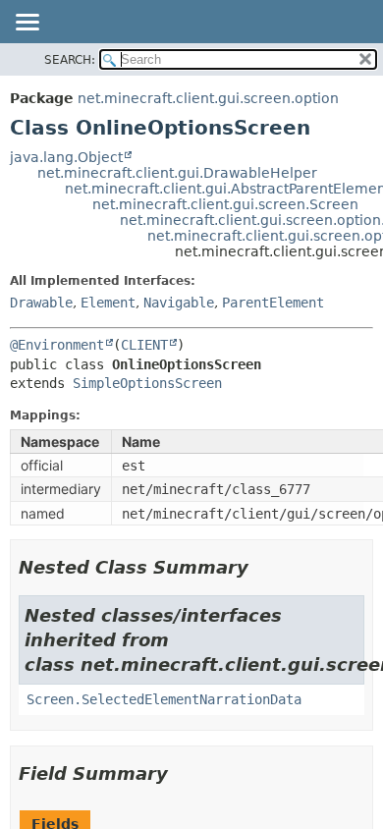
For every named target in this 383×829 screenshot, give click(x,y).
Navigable (178, 302)
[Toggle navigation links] (26, 23)
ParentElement (273, 302)
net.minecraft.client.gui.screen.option (208, 98)
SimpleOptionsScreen (147, 383)
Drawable (41, 302)
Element (108, 302)
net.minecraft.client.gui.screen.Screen (225, 204)
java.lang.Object (66, 157)
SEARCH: (69, 60)
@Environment (57, 345)
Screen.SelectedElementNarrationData (164, 699)
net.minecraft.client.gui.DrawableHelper (177, 173)
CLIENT (144, 345)
